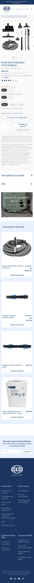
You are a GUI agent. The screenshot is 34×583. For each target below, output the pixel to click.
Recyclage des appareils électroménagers (8, 516)
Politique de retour (6, 503)
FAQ (3, 522)
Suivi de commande (23, 495)
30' (4, 90)
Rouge (13, 104)
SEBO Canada (23, 574)
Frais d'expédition (5, 73)
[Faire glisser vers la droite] (20, 57)
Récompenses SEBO (24, 552)
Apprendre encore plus (17, 211)
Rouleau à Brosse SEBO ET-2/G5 (12, 366)
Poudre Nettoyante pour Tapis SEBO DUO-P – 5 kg (11, 412)
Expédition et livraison (6, 492)
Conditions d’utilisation (24, 571)
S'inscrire (27, 451)
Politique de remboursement (10, 573)
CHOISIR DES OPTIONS (17, 275)
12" (4, 97)
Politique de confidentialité (10, 571)
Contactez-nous (7, 525)
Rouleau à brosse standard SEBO (9, 317)
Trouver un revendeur (5, 549)
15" (10, 97)
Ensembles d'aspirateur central (17, 16)
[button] (20, 9)
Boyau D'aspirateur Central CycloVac (12, 267)
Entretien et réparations (6, 509)
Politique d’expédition (25, 573)
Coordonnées (10, 574)
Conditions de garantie (7, 497)
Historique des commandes (24, 501)
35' (11, 90)
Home (3, 16)
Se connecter (23, 491)
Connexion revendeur (5, 543)
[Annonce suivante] (31, 2)
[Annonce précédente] (3, 2)
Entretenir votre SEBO (24, 558)
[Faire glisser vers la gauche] (13, 57)
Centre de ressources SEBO (25, 547)
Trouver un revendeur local (18, 117)
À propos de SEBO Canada (24, 541)
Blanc (21, 104)
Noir (4, 104)
